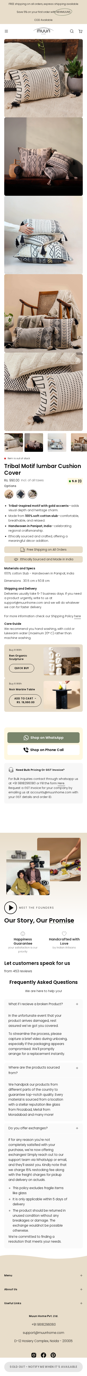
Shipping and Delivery (20, 589)
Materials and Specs (19, 568)
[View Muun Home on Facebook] (43, 1355)
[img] (75, 481)
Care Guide (12, 624)
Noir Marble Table (22, 689)
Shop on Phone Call (47, 749)
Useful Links (12, 1303)
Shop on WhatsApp (47, 737)
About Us (10, 1289)
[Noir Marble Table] (62, 695)
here (77, 616)
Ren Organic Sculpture (18, 657)
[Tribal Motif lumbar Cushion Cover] (13, 442)
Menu (8, 1275)
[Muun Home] (43, 31)
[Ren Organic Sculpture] (62, 661)
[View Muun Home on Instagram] (34, 1355)
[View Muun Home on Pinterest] (53, 1355)
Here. (61, 784)
